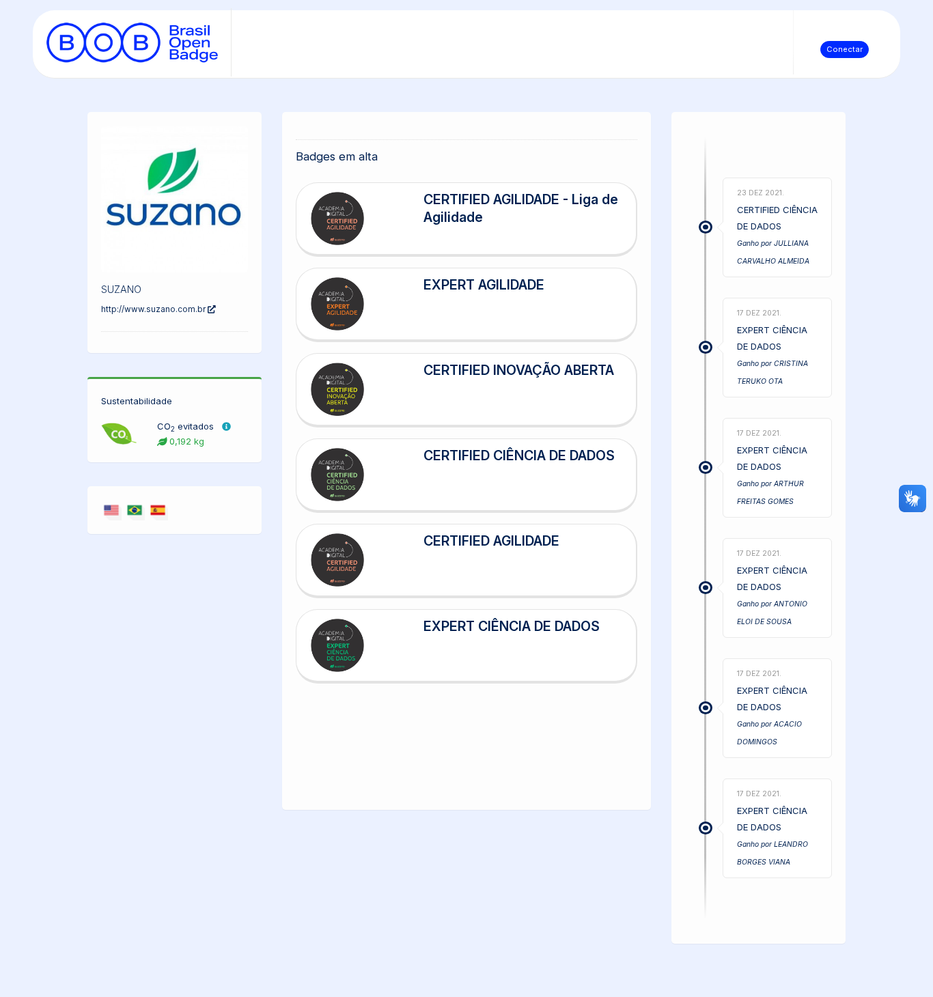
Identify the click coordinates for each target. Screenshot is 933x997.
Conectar (844, 49)
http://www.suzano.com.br (154, 309)
